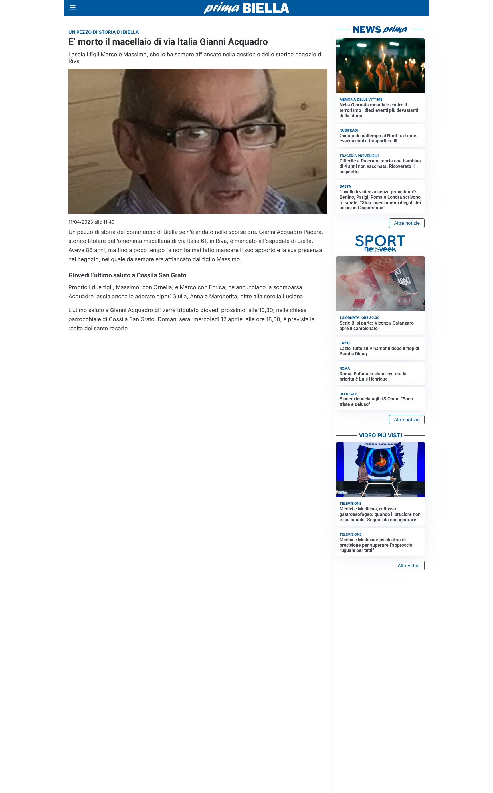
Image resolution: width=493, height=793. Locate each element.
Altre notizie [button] (407, 223)
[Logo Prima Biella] (246, 8)
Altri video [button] (409, 565)
